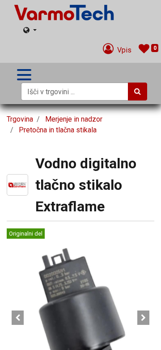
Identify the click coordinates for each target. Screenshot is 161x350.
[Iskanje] (137, 92)
